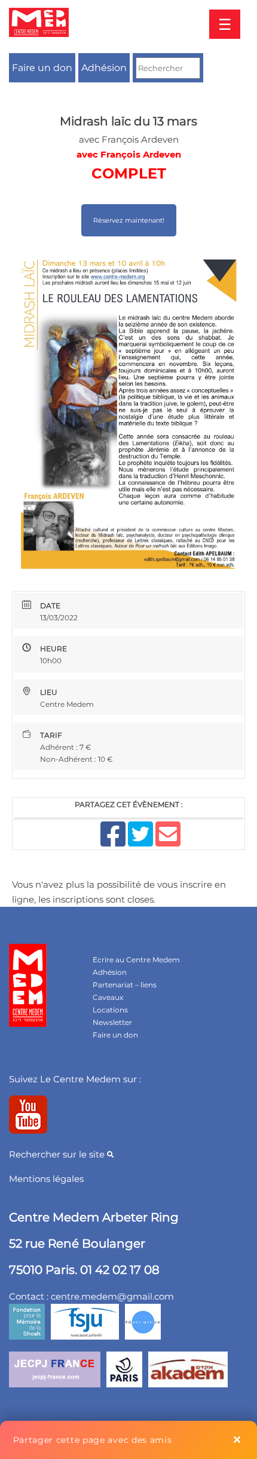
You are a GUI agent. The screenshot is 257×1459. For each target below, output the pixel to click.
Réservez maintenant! (128, 220)
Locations (110, 1009)
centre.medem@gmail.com (112, 1296)
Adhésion (104, 67)
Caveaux (108, 997)
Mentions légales (46, 1178)
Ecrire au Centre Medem (136, 959)
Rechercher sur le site (58, 1154)
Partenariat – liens (125, 984)
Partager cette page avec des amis (92, 1440)
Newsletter (112, 1022)
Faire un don (42, 67)
